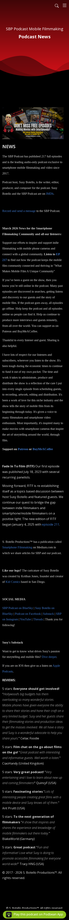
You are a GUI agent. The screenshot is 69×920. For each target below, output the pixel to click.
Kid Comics (13, 581)
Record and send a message (19, 211)
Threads (38, 619)
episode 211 (50, 524)
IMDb (49, 193)
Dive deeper (49, 656)
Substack (48, 613)
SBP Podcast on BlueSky (17, 608)
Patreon (23, 449)
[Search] (56, 5)
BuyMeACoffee (43, 449)
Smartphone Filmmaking (17, 547)
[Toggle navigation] (64, 5)
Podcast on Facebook (28, 613)
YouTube (25, 619)
